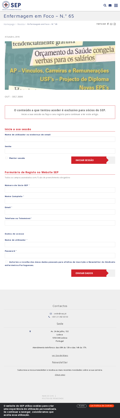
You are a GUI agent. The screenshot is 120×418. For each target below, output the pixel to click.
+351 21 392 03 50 (60, 316)
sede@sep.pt (60, 313)
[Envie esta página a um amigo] (111, 23)
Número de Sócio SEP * (17, 185)
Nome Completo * (14, 196)
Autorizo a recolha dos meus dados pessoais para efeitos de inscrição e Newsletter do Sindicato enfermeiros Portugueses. (60, 263)
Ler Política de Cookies (101, 405)
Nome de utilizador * (16, 240)
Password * (11, 251)
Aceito (82, 405)
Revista (21, 24)
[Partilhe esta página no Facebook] (108, 23)
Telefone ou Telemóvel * (18, 218)
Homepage (9, 24)
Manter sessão (17, 158)
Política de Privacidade (53, 398)
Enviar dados (84, 273)
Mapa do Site (48, 396)
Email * (8, 207)
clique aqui (60, 374)
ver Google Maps (60, 355)
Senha (8, 146)
